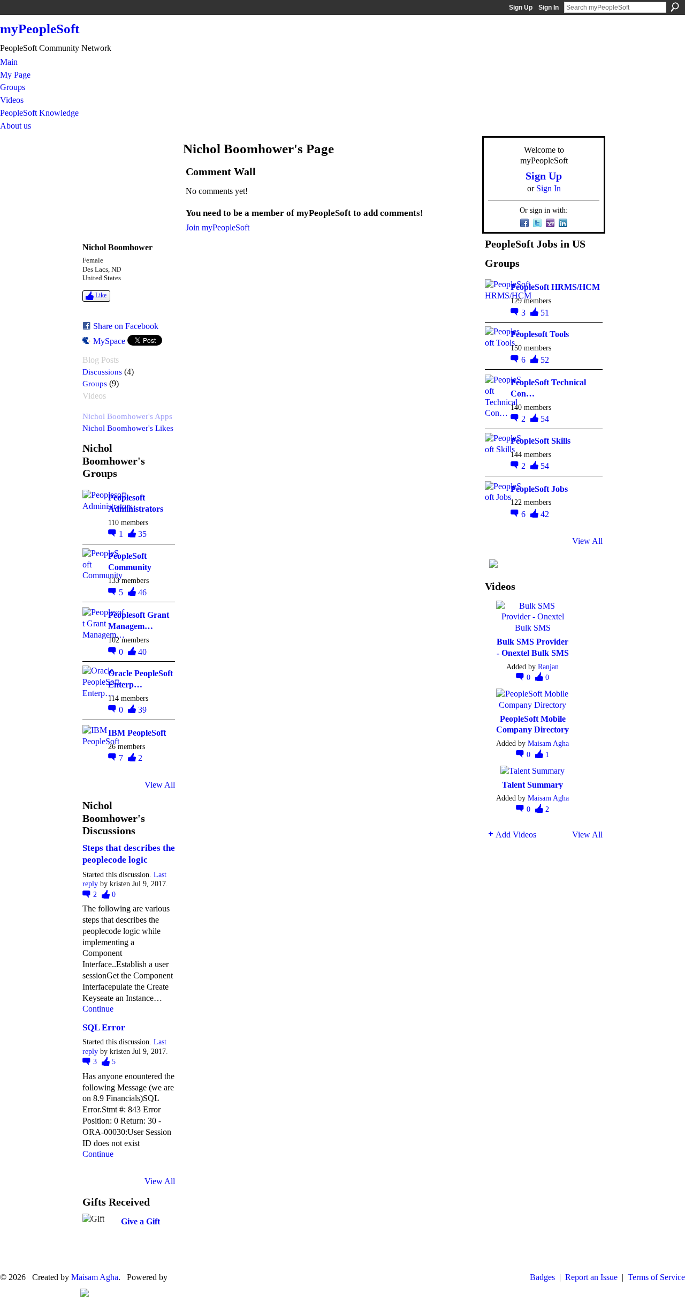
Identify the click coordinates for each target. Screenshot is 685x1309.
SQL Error (103, 1027)
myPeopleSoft (39, 28)
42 (545, 514)
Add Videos (516, 834)
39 (142, 709)
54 (545, 418)
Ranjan (548, 666)
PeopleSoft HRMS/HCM (555, 286)
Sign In (548, 7)
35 (142, 533)
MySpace (109, 341)
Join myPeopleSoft (217, 227)
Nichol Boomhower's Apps (127, 416)
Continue (97, 1008)
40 (142, 651)
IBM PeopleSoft (137, 732)
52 (545, 359)
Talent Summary (532, 784)
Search (675, 7)
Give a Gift (140, 1221)
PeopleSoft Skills (540, 440)
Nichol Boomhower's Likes (127, 427)
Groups (94, 383)
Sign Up (520, 7)
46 (142, 592)
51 (545, 312)
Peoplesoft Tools (540, 334)
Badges (542, 1277)
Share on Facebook (125, 326)
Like (100, 295)
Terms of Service (656, 1277)
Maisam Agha (548, 743)
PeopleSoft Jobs (539, 488)
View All (159, 784)
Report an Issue (591, 1277)
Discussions (102, 371)
